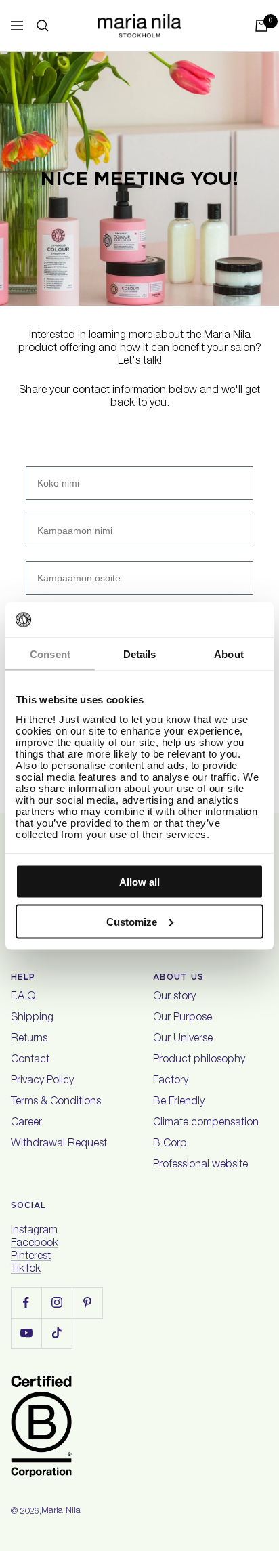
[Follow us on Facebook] (26, 1302)
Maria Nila (61, 1511)
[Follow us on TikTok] (56, 1333)
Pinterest (31, 1257)
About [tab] (229, 654)
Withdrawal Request (59, 1144)
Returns (29, 1039)
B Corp (170, 1144)
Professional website (200, 1165)
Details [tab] (139, 654)
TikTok (26, 1269)
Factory (170, 1081)
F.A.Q (23, 997)
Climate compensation (206, 1123)
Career (26, 1123)
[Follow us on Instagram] (56, 1302)
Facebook (34, 1244)
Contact (30, 1060)
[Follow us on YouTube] (26, 1333)
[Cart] (261, 26)
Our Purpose (182, 1018)
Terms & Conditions (56, 1102)
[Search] (43, 26)
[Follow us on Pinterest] (87, 1302)
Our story (174, 997)
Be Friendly (179, 1102)
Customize (131, 921)
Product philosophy (199, 1060)
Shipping (32, 1018)
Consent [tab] (50, 654)
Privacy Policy (42, 1081)
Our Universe (183, 1039)
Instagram (34, 1231)
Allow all (139, 882)
